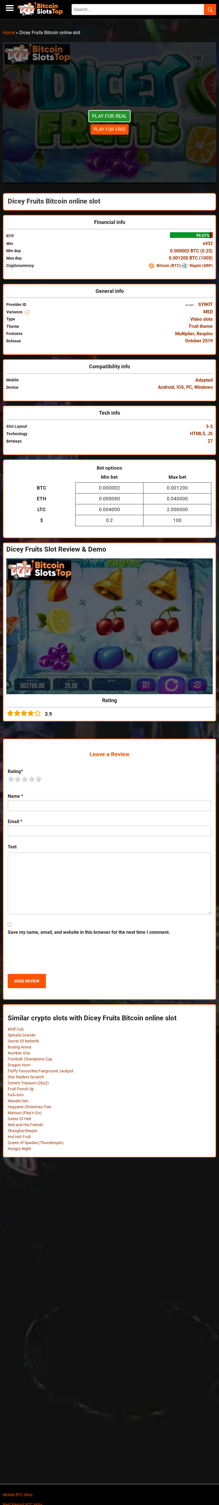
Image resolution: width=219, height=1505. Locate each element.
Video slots (201, 319)
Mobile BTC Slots (18, 1494)
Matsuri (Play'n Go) (25, 1113)
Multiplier (184, 333)
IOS (180, 387)
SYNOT (205, 304)
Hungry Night (19, 1149)
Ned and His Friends (25, 1125)
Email (15, 821)
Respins (204, 333)
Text (12, 847)
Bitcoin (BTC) (169, 265)
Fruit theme (201, 326)
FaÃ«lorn (16, 1095)
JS (210, 433)
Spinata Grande (21, 1035)
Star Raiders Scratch (26, 1077)
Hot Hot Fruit (19, 1137)
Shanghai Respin (22, 1131)
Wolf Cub (16, 1029)
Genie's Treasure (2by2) (28, 1083)
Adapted (204, 380)
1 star (11, 779)
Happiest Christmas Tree (29, 1107)
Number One (19, 1053)
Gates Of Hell (19, 1119)
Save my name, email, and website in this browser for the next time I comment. (89, 932)
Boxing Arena (19, 1047)
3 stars (24, 779)
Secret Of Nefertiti (23, 1041)
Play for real (109, 116)
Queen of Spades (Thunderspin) (36, 1143)
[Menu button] (9, 8)
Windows (203, 387)
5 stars (38, 779)
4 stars (32, 779)
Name (15, 796)
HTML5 (197, 433)
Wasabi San (18, 1101)
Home (9, 32)
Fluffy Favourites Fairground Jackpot (41, 1071)
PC (189, 387)
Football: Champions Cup (30, 1059)
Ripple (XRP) (201, 265)
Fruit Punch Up (21, 1089)
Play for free (110, 129)
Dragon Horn (19, 1065)
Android (166, 387)
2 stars (18, 779)
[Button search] (210, 9)
